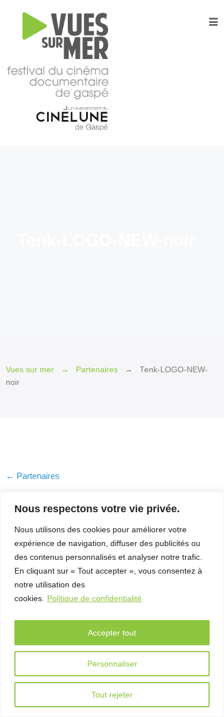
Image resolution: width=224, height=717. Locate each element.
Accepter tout (112, 632)
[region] (112, 604)
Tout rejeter (112, 694)
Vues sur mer (30, 369)
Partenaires (97, 369)
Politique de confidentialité (94, 598)
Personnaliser (112, 663)
